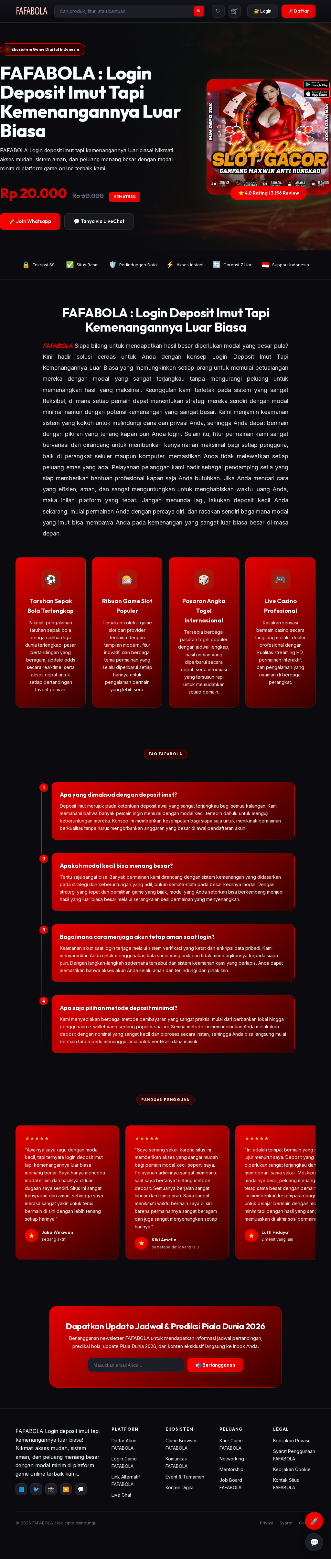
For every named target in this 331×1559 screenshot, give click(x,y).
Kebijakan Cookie (292, 1469)
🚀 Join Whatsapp (30, 221)
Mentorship (231, 1469)
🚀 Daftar (298, 11)
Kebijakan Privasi (291, 1440)
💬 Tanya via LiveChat (99, 221)
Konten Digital (180, 1487)
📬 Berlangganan (215, 1365)
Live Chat (121, 1495)
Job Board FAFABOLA (230, 1483)
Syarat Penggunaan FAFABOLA (294, 1454)
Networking (231, 1458)
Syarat (286, 1522)
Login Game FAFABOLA (124, 1462)
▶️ (66, 1489)
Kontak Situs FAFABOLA (286, 1483)
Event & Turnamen (185, 1476)
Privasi (266, 1522)
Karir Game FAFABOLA (231, 1444)
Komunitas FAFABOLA (176, 1462)
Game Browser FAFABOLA (181, 1444)
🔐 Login (263, 11)
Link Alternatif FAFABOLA (126, 1480)
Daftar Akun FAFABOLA (124, 1444)
